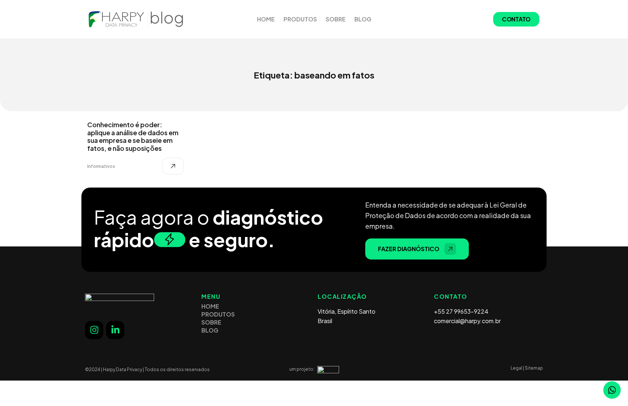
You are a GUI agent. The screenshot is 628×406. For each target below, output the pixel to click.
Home (266, 19)
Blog (362, 19)
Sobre (336, 19)
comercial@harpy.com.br (467, 321)
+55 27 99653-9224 (461, 311)
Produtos (300, 19)
